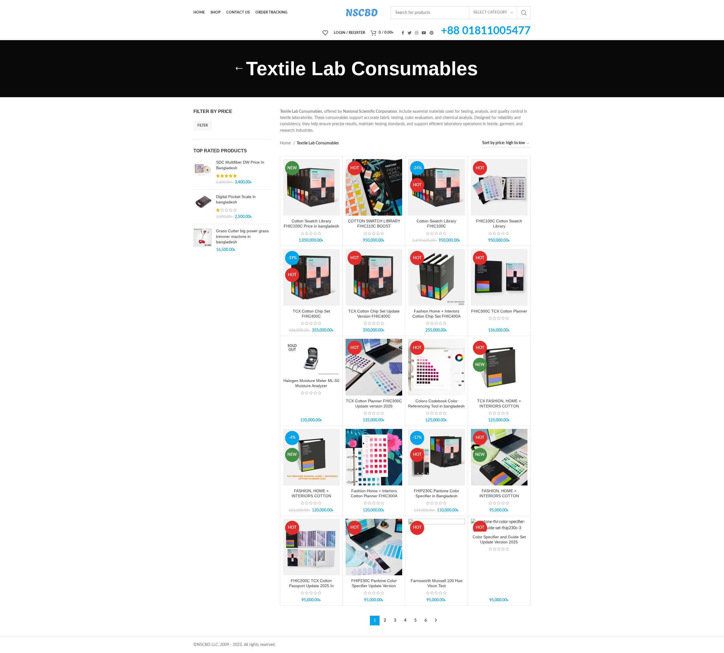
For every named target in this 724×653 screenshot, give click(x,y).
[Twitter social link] (409, 32)
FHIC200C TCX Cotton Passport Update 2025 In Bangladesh (311, 585)
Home (286, 143)
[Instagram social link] (416, 32)
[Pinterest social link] (431, 32)
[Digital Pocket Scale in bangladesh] (202, 207)
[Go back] (239, 68)
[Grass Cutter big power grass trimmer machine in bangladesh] (202, 240)
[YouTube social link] (424, 32)
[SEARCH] (524, 12)
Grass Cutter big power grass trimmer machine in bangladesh (242, 236)
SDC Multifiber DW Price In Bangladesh (240, 165)
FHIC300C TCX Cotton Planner (499, 311)
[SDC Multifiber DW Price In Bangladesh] (202, 172)
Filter (202, 125)
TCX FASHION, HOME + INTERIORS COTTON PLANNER (499, 406)
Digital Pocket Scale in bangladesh (236, 199)
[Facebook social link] (403, 32)
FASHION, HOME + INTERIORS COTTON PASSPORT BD (499, 496)
